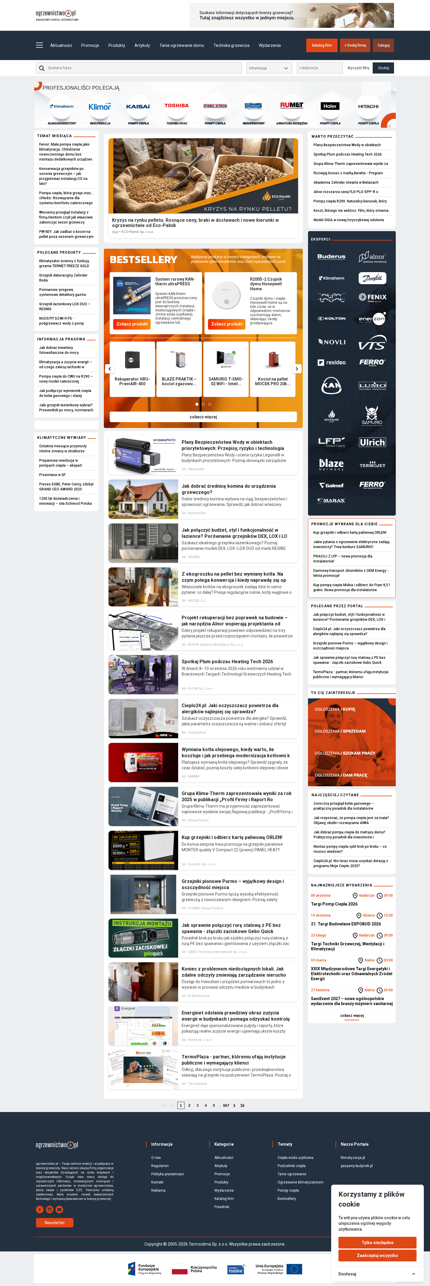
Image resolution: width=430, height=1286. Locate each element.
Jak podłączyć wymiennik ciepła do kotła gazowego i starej (65, 393)
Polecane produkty (59, 252)
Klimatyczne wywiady (61, 438)
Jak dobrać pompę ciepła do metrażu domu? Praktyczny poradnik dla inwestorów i (350, 834)
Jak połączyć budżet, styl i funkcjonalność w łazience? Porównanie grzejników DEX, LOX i (349, 617)
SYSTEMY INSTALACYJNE (368, 123)
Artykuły (220, 1166)
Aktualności (61, 45)
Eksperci (321, 239)
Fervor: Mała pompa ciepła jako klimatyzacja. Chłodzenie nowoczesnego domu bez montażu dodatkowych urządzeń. (66, 151)
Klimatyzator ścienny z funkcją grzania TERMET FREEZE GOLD (64, 263)
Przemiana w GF (52, 475)
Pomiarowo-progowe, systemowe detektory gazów (62, 292)
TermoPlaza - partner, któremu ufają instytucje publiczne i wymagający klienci (350, 674)
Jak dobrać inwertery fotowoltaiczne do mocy (59, 350)
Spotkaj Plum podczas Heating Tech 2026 (348, 154)
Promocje (90, 45)
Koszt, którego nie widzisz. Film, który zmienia (351, 211)
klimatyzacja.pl (353, 1158)
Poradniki (221, 1207)
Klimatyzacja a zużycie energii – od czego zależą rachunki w (65, 364)
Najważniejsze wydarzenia (341, 885)
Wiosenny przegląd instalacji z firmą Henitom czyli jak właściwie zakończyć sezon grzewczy (66, 217)
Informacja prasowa (61, 339)
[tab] (196, 404)
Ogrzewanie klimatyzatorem (301, 1182)
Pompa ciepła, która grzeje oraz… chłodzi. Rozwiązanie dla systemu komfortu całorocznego (66, 198)
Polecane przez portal (337, 606)
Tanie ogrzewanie (292, 1174)
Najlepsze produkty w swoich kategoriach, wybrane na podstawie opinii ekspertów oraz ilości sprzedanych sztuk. (238, 259)
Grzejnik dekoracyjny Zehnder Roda (63, 277)
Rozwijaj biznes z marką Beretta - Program (348, 173)
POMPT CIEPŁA (176, 123)
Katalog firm (322, 45)
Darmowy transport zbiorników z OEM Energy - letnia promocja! (350, 573)
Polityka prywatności (167, 1174)
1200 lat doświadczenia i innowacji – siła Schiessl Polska (65, 501)
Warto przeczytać (333, 136)
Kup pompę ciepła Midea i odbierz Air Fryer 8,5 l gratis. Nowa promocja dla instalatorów (351, 587)
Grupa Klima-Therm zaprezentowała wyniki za (351, 164)
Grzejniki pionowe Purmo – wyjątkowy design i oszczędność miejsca (350, 645)
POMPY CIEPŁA (100, 123)
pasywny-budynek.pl (357, 1166)
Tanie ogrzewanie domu (181, 45)
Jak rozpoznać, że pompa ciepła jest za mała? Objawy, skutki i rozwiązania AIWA (351, 820)
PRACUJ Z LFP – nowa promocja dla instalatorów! (342, 558)
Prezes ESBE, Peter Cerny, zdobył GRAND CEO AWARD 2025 (66, 486)
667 (226, 1105)
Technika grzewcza (232, 45)
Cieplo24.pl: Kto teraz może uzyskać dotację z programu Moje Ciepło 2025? (351, 863)
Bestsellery (287, 1199)
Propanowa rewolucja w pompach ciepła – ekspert (60, 463)
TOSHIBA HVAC (138, 123)
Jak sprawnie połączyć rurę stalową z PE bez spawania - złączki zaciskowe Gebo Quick (349, 660)
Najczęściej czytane (335, 795)
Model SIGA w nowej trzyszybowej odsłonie (349, 220)
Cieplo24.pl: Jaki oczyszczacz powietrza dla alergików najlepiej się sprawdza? (349, 631)
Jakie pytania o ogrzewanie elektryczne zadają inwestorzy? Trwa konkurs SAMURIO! (351, 544)
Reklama (158, 1190)
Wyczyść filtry (358, 68)
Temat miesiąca (54, 136)
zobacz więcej (203, 417)
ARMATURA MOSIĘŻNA (253, 123)
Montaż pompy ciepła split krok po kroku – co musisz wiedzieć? (350, 849)
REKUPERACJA (61, 123)
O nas (156, 1158)
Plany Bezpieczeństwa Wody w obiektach (347, 145)
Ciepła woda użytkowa (295, 1158)
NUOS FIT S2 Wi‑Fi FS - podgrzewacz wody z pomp (61, 320)
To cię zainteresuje (333, 693)
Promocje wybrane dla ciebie (344, 524)
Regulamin (160, 1166)
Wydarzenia (270, 45)
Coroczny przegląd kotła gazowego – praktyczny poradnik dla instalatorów (344, 806)
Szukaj (383, 68)
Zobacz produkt (132, 324)
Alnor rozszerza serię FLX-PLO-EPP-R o (346, 192)
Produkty (221, 1182)
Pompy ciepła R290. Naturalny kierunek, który (350, 201)
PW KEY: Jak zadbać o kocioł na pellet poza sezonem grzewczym (66, 234)
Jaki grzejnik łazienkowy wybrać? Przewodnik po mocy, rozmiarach (66, 407)
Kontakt (157, 1182)
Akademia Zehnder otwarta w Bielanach (346, 182)
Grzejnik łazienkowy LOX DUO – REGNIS (64, 306)
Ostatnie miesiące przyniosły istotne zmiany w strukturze (63, 448)
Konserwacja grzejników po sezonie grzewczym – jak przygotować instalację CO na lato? (63, 176)
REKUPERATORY (215, 123)
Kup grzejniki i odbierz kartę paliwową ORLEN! (349, 533)
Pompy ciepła (288, 1190)
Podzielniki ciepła (292, 1166)
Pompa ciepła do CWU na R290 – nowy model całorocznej (66, 378)
